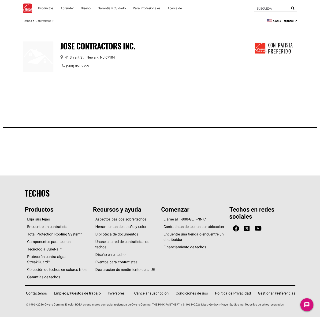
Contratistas (43, 20)
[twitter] (247, 228)
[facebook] (236, 228)
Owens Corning (27, 8)
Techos (27, 20)
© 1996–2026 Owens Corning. (45, 304)
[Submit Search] (293, 8)
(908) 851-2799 (77, 66)
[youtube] (258, 228)
